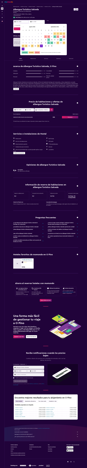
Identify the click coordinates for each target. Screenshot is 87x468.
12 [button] (29, 39)
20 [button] (32, 42)
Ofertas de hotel (16, 6)
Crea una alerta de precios (68, 292)
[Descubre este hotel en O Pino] (77, 66)
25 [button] (26, 45)
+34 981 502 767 (17, 15)
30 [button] (41, 45)
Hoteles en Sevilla (49, 409)
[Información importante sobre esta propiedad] (77, 186)
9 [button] (41, 36)
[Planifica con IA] (2, 14)
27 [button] (32, 45)
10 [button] (23, 39)
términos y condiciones (34, 383)
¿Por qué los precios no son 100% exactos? (24, 436)
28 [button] (35, 45)
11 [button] (57, 36)
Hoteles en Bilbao (18, 414)
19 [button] (29, 42)
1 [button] (38, 33)
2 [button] (41, 33)
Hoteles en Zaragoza (50, 414)
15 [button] (38, 39)
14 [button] (35, 39)
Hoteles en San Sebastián (20, 416)
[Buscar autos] (2, 11)
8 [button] (38, 36)
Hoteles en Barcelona (50, 407)
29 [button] (38, 45)
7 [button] (35, 36)
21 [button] (35, 42)
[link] (46, 300)
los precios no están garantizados (44, 428)
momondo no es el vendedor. (21, 432)
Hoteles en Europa (24, 6)
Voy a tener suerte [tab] (42, 401)
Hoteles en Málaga (18, 413)
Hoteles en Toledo (49, 416)
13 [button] (32, 39)
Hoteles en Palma (18, 411)
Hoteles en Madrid (18, 407)
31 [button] (23, 48)
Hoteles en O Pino (47, 6)
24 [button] (23, 45)
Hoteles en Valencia (19, 409)
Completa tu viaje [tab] (52, 401)
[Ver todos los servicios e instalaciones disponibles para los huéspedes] (77, 134)
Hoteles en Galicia (40, 6)
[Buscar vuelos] (2, 6)
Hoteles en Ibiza (49, 411)
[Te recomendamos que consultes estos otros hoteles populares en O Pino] (77, 254)
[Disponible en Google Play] (69, 447)
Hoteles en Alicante (50, 413)
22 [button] (38, 42)
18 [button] (26, 42)
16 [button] (41, 39)
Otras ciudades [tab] (19, 401)
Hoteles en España (32, 6)
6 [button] (32, 36)
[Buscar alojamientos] (2, 8)
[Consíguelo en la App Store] (69, 450)
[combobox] (30, 367)
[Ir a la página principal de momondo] (9, 2)
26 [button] (29, 45)
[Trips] (2, 17)
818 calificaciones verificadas (28, 17)
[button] (2, 2)
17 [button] (23, 42)
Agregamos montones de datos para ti (23, 434)
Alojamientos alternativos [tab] (30, 401)
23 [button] (41, 42)
